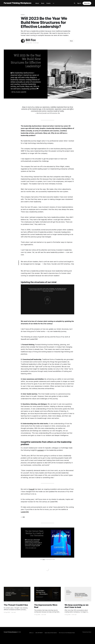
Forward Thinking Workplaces (17, 3)
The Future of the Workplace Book (67, 632)
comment (40, 450)
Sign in (79, 3)
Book (42, 3)
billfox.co (31, 632)
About (37, 3)
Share (71, 40)
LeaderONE (25, 512)
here (44, 559)
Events (48, 3)
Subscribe (87, 3)
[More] (53, 3)
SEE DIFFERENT (39, 632)
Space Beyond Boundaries (51, 632)
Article (22, 14)
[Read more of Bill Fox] (23, 41)
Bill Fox (31, 40)
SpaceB (31, 489)
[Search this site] (74, 3)
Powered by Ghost (87, 632)
